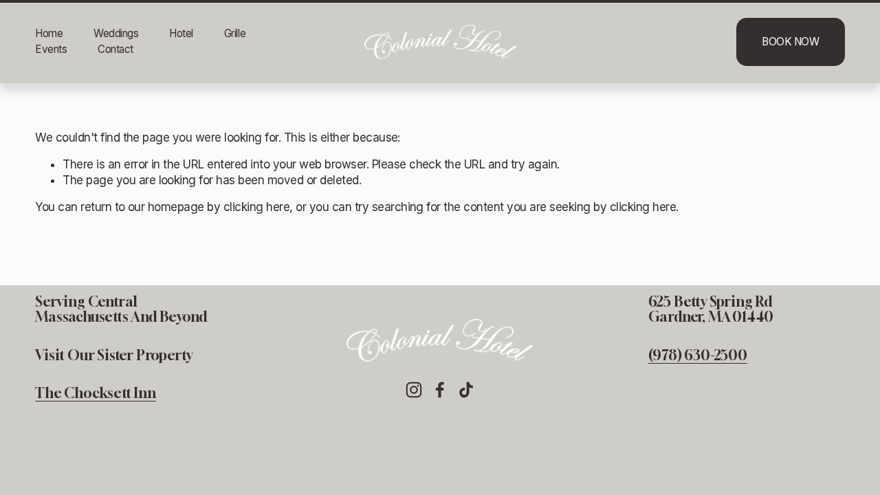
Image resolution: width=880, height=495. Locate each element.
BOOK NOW (790, 41)
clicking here (256, 207)
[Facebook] (440, 390)
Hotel (181, 33)
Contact (115, 49)
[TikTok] (466, 390)
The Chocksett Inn (95, 393)
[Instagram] (414, 390)
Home (49, 33)
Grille (234, 33)
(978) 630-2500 (697, 355)
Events (51, 49)
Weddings (116, 33)
